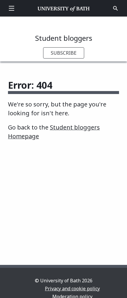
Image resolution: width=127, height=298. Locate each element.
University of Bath (64, 8)
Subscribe (63, 53)
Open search (115, 8)
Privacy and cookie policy (72, 288)
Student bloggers (63, 38)
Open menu (11, 8)
